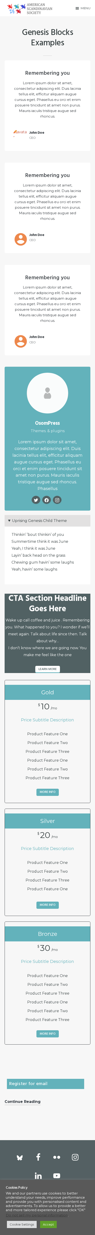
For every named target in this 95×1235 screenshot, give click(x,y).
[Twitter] (36, 500)
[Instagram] (57, 500)
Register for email (28, 1084)
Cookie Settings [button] (22, 1224)
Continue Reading (23, 1102)
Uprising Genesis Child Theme (39, 520)
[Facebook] (46, 500)
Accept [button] (48, 1224)
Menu (85, 8)
